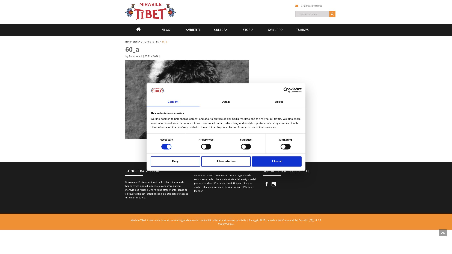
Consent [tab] (173, 101)
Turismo (303, 30)
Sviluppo (275, 30)
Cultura (220, 30)
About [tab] (279, 101)
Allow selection (226, 161)
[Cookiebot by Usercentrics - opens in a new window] (286, 90)
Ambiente (193, 30)
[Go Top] (443, 232)
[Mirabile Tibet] (226, 8)
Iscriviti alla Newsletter (311, 6)
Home (138, 31)
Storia (248, 30)
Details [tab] (226, 101)
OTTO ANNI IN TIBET (150, 42)
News (166, 30)
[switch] (206, 147)
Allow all (277, 161)
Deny (175, 161)
